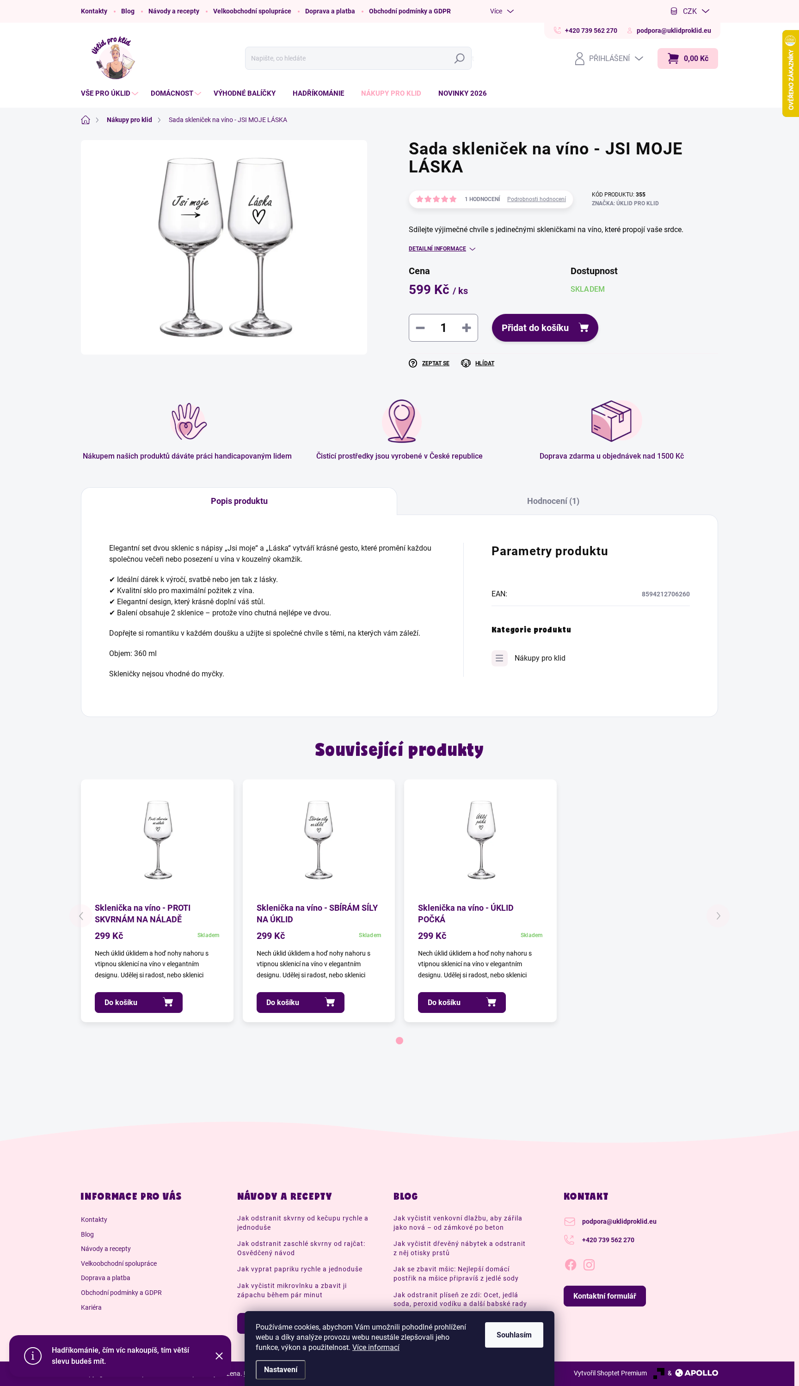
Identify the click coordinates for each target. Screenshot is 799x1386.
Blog (128, 11)
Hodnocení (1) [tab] (553, 501)
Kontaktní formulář (604, 1296)
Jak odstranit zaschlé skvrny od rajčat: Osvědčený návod (301, 1248)
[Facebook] (571, 1263)
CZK (690, 11)
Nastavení (280, 1369)
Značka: (625, 203)
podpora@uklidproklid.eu (619, 1221)
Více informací (376, 1347)
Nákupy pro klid (540, 658)
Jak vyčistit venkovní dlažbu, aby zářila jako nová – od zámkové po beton (457, 1222)
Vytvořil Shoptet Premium (610, 1373)
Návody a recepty (173, 11)
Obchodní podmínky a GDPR (410, 11)
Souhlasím (514, 1335)
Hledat (461, 58)
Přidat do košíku (535, 327)
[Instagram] (589, 1263)
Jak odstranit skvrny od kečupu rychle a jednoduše (303, 1222)
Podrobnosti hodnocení (536, 199)
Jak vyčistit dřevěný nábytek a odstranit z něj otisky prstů (459, 1248)
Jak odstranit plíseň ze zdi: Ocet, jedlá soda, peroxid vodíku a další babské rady (460, 1299)
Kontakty (94, 11)
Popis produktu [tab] (239, 501)
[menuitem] (111, 93)
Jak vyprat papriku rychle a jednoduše (300, 1269)
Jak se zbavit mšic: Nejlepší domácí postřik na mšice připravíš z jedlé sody (456, 1273)
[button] (399, 1040)
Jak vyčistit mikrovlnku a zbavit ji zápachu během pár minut (292, 1290)
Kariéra (91, 1307)
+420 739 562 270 (608, 1240)
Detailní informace (437, 248)
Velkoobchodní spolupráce (252, 11)
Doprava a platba (330, 11)
